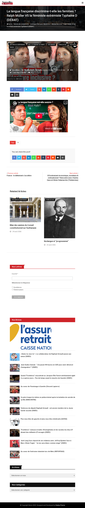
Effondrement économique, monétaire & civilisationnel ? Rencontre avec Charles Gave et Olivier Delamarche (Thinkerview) (62, 178)
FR (18, 142)
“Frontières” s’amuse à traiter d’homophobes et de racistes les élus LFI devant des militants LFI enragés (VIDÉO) (47, 431)
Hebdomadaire (18, 289)
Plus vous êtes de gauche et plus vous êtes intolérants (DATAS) (44, 419)
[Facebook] (14, 158)
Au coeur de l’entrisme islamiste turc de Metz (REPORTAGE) (42, 451)
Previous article (13, 173)
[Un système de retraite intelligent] (30, 337)
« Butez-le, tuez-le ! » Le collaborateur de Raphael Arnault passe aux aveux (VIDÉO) (46, 355)
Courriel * (15, 274)
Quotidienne (17, 287)
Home (10, 24)
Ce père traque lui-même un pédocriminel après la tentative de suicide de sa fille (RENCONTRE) (48, 398)
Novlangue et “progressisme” (56, 241)
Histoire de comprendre (21, 24)
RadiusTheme (60, 505)
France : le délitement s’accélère (19, 176)
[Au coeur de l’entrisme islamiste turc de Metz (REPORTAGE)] (15, 454)
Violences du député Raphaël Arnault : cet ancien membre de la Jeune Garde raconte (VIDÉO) (47, 409)
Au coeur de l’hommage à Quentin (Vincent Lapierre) (40, 386)
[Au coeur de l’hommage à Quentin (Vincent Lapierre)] (15, 389)
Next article (73, 173)
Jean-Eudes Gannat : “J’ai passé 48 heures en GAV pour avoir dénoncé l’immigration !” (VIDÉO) (47, 366)
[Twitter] (19, 158)
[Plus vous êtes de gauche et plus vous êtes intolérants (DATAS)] (15, 422)
